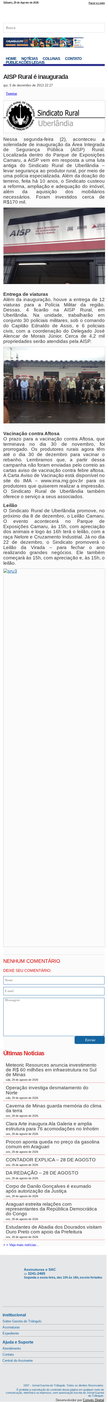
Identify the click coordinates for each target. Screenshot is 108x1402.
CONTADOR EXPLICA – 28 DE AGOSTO (51, 1161)
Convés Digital (93, 1400)
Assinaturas (11, 1327)
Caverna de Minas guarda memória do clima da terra (53, 1110)
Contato (73, 58)
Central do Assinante (18, 1360)
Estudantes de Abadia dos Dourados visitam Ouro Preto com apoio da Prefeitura (54, 1231)
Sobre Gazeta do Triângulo (22, 1321)
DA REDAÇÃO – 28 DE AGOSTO (42, 1175)
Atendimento (12, 1348)
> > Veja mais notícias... (21, 1245)
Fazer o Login (97, 3)
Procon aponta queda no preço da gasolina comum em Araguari (52, 1146)
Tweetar (11, 93)
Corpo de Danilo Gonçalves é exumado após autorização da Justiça (48, 1191)
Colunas (51, 58)
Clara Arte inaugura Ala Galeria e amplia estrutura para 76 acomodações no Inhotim (53, 1128)
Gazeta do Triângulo (54, 12)
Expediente (11, 1333)
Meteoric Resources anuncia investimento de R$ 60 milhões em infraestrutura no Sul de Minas (51, 1071)
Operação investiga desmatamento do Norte (47, 1092)
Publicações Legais (25, 62)
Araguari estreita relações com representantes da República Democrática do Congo (51, 1211)
